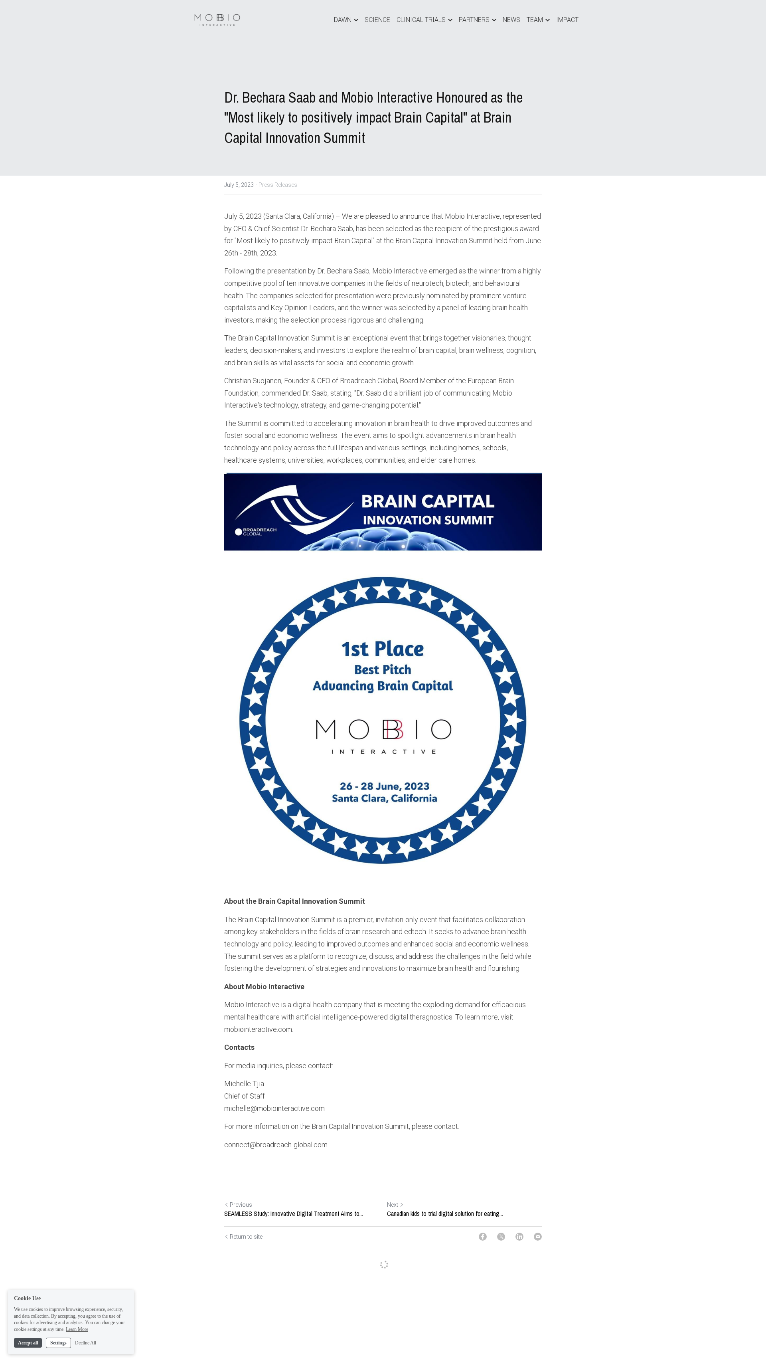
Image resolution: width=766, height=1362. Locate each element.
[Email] (538, 1237)
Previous (241, 1205)
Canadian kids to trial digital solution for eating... (445, 1213)
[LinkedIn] (519, 1237)
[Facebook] (483, 1237)
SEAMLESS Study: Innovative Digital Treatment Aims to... (293, 1213)
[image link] (217, 19)
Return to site (246, 1236)
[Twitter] (501, 1237)
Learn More (77, 1329)
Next (392, 1205)
